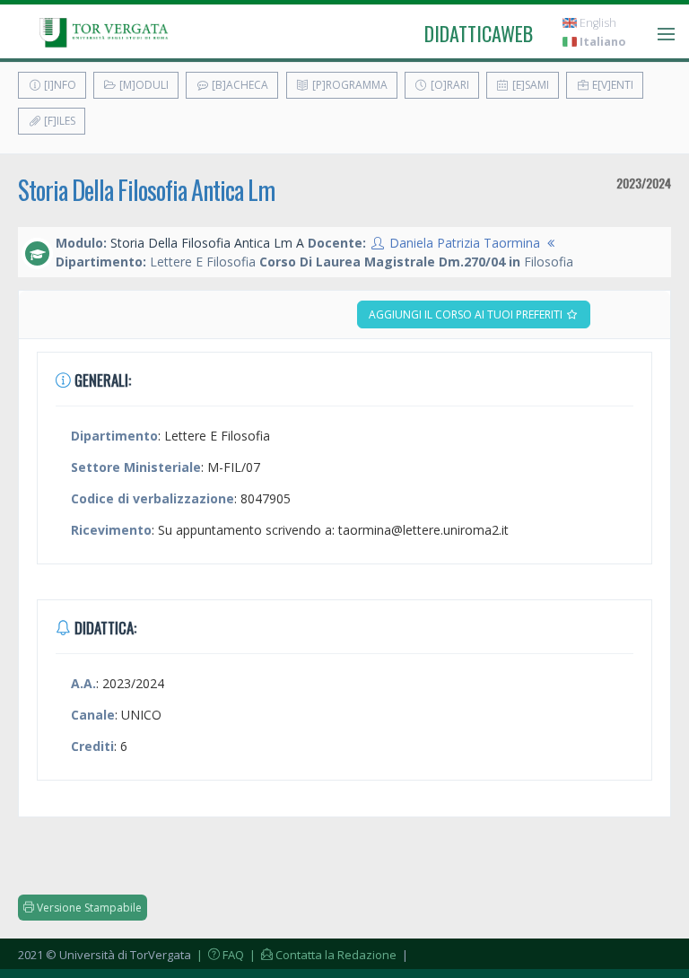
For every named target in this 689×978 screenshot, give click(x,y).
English (596, 23)
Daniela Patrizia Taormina (464, 242)
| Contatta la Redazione (322, 955)
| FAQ (219, 955)
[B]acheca (238, 84)
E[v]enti (611, 84)
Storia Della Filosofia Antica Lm (146, 189)
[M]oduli (143, 84)
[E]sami (529, 84)
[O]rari (448, 84)
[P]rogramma (349, 84)
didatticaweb (478, 33)
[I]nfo (58, 84)
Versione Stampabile (88, 907)
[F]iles (58, 120)
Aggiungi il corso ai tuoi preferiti (467, 314)
